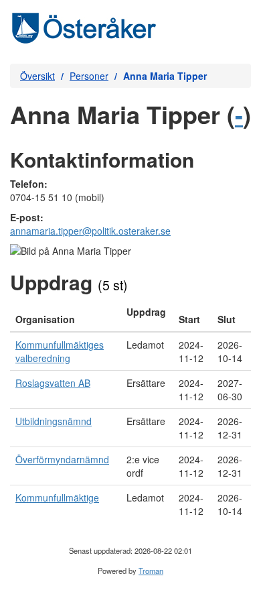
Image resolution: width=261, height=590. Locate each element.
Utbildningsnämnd (53, 421)
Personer (89, 75)
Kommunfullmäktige (57, 497)
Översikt (37, 75)
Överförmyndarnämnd (62, 459)
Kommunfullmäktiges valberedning (59, 351)
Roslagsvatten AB (52, 383)
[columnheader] (65, 316)
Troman (151, 570)
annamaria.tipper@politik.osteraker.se (90, 230)
